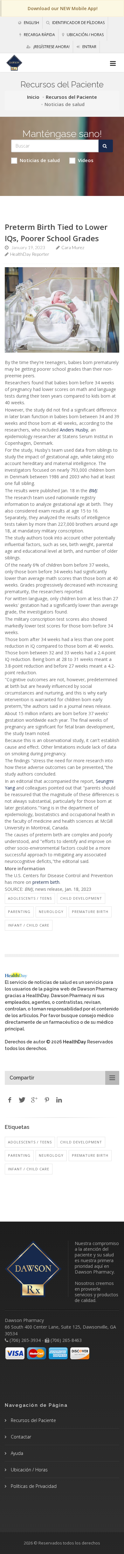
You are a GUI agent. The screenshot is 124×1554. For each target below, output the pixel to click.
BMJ (93, 491)
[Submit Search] (106, 146)
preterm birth (45, 882)
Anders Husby (74, 430)
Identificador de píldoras (78, 22)
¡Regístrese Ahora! (51, 46)
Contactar (20, 1437)
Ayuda (16, 1453)
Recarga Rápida (39, 34)
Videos (85, 160)
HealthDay (74, 1041)
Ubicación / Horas (85, 34)
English (31, 22)
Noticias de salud (40, 160)
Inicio (33, 97)
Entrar (88, 46)
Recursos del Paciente (71, 97)
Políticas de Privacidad (33, 1486)
